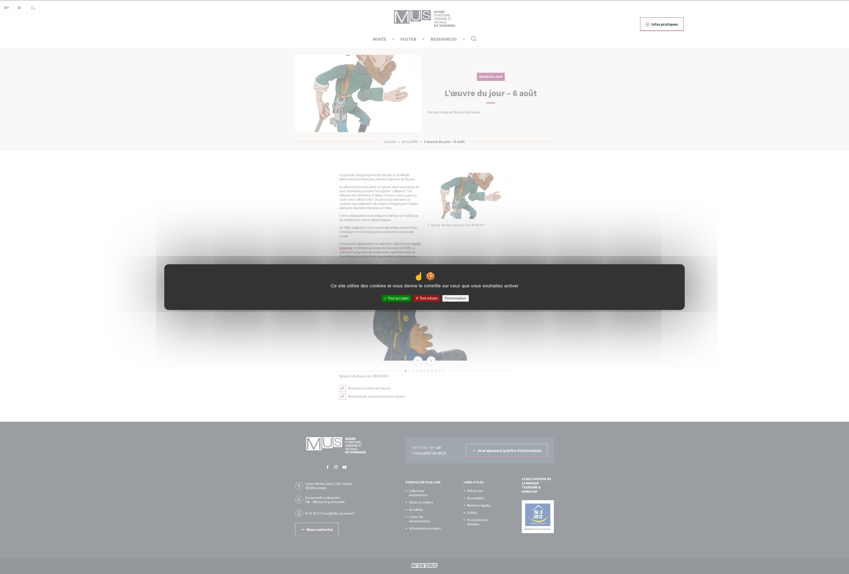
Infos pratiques (665, 24)
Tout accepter (398, 298)
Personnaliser (456, 298)
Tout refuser (428, 298)
